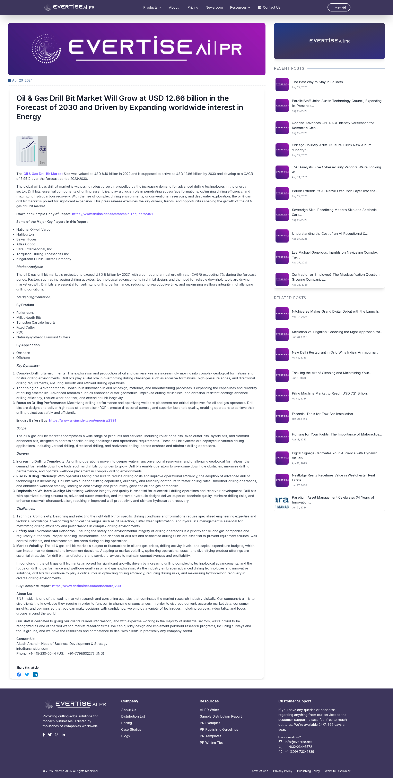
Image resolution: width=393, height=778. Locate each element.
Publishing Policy (308, 771)
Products (150, 7)
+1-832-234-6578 (298, 747)
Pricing (192, 7)
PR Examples (210, 723)
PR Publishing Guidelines (219, 729)
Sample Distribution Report (221, 716)
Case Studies (131, 729)
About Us (128, 710)
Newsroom (214, 7)
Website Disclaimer (337, 771)
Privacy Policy (282, 771)
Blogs (125, 736)
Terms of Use (259, 771)
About (173, 7)
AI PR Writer (209, 710)
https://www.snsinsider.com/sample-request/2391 (112, 214)
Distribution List (133, 716)
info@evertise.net (298, 742)
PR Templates (210, 736)
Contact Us (271, 7)
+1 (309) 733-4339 (299, 752)
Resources (238, 7)
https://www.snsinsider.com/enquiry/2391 (82, 420)
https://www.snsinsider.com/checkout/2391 (87, 586)
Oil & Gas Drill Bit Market (43, 174)
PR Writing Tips (212, 743)
